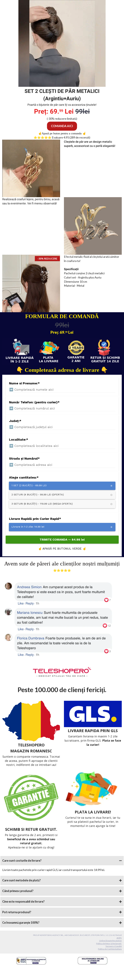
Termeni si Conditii (113, 946)
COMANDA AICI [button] (62, 126)
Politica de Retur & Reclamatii (109, 943)
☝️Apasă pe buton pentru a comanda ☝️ (62, 133)
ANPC (119, 938)
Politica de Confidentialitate (110, 949)
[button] (62, 860)
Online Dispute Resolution (110, 940)
